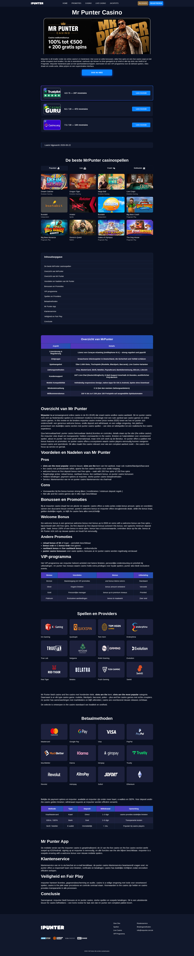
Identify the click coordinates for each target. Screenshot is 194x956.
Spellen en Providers (52, 296)
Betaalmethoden (50, 301)
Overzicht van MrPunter (53, 271)
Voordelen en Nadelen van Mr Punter (59, 281)
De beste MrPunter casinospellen (57, 266)
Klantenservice (50, 311)
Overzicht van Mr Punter (54, 276)
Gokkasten (138, 168)
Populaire (52, 168)
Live (81, 168)
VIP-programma (50, 291)
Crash (109, 168)
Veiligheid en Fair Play (53, 316)
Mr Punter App (50, 306)
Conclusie (48, 321)
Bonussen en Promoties (54, 286)
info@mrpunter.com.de (145, 930)
